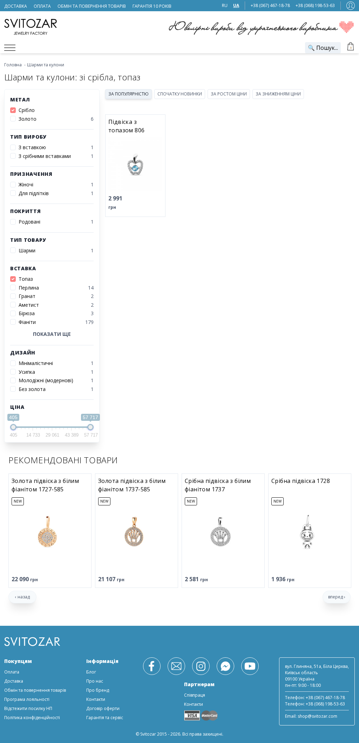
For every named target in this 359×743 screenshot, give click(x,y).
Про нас (94, 681)
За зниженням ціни (278, 94)
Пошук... (323, 48)
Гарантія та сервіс (104, 718)
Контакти (95, 699)
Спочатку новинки (179, 94)
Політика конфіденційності (32, 718)
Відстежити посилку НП (28, 708)
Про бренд (97, 690)
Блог (91, 672)
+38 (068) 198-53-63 (315, 5)
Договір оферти (103, 708)
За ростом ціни (229, 94)
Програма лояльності (26, 699)
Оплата (11, 672)
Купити (148, 202)
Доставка (13, 681)
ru (225, 5)
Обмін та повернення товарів (35, 690)
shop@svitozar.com (317, 716)
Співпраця (194, 695)
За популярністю (128, 94)
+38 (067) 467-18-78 (270, 5)
